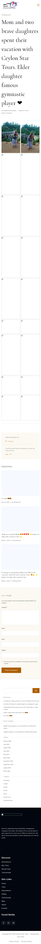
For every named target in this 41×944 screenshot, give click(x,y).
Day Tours (5, 865)
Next (6, 454)
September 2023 (8, 764)
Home (3, 883)
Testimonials (6, 872)
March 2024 (6, 758)
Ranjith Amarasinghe (9, 726)
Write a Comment (6, 113)
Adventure (6, 780)
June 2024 (6, 751)
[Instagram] (8, 923)
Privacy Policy (26, 941)
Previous (10, 441)
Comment (4, 607)
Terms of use (14, 941)
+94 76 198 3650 (9, 848)
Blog (3, 901)
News (5, 794)
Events (5, 787)
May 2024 (6, 754)
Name (3, 628)
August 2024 (7, 747)
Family (5, 790)
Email (3, 639)
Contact (4, 908)
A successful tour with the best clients (26, 732)
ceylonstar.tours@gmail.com (13, 844)
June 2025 (6, 744)
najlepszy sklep (8, 732)
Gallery (4, 894)
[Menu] (38, 5)
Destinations (6, 862)
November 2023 (8, 761)
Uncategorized (5, 15)
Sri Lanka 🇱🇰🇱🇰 (6, 498)
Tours (3, 887)
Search (36, 690)
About (3, 905)
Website (3, 650)
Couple (5, 783)
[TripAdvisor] (13, 923)
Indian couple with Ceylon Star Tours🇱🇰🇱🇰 (15, 712)
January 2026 (7, 741)
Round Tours (7, 797)
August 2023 (7, 768)
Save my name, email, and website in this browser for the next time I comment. (20, 662)
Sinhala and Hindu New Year (12, 437)
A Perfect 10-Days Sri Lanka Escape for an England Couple (20, 704)
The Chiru (20, 937)
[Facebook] (3, 923)
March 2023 (6, 771)
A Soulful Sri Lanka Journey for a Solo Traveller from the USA (21, 701)
